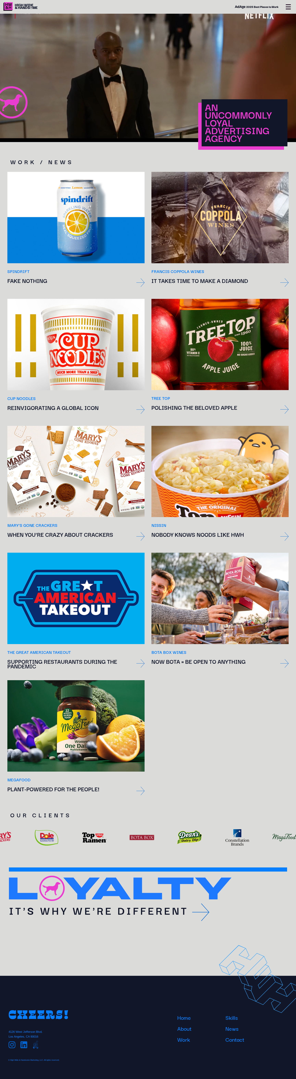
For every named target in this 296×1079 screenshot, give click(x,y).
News (231, 1028)
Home (184, 1017)
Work (183, 1039)
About (184, 1028)
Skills (231, 1017)
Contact (234, 1039)
